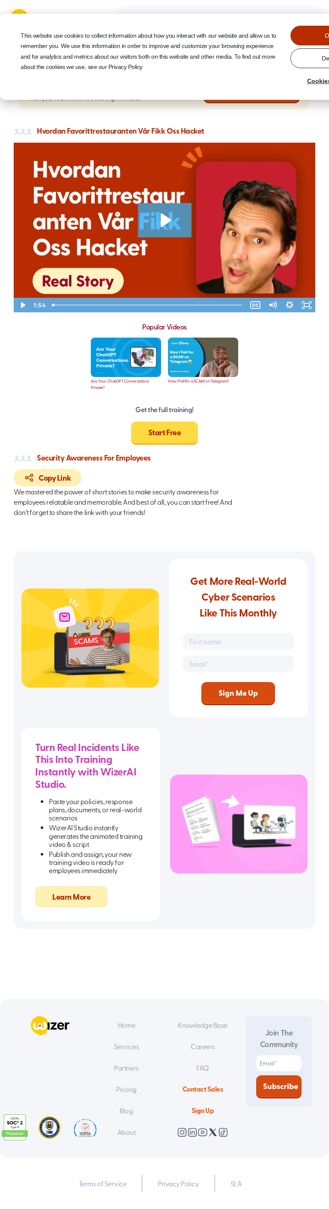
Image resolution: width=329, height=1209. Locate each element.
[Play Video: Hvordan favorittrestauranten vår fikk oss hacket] (164, 220)
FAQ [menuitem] (202, 1067)
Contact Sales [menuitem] (202, 1089)
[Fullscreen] (306, 305)
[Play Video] (22, 305)
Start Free (164, 432)
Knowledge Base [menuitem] (202, 1024)
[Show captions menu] (255, 305)
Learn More (71, 896)
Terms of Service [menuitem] (102, 1183)
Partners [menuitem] (126, 1067)
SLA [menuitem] (236, 1183)
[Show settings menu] (289, 305)
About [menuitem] (126, 1132)
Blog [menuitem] (126, 1110)
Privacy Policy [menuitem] (178, 1183)
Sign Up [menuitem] (202, 1110)
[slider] (147, 305)
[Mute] (272, 305)
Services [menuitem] (126, 1046)
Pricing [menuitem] (126, 1089)
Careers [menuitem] (203, 1046)
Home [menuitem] (126, 1024)
